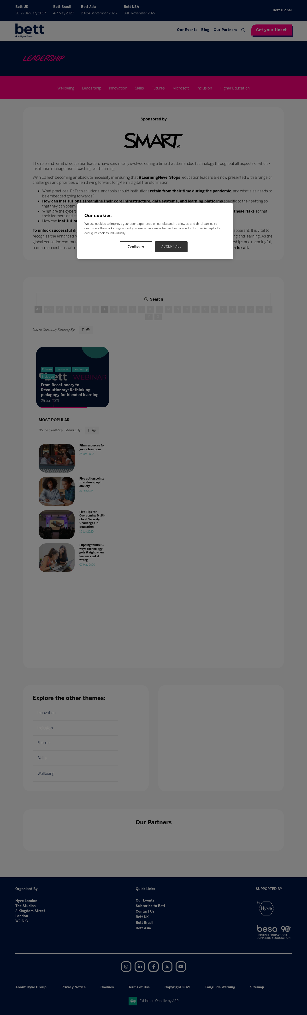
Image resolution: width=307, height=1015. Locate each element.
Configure (136, 246)
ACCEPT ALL (171, 246)
